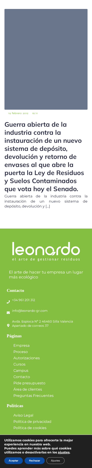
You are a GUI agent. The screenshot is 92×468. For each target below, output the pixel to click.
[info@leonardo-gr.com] (8, 311)
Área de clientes (27, 389)
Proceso (20, 352)
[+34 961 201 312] (8, 300)
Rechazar (34, 460)
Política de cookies (29, 428)
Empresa (21, 345)
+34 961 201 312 (23, 300)
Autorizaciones (26, 358)
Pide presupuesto (29, 383)
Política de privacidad (32, 421)
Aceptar (13, 460)
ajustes (63, 452)
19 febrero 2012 (18, 113)
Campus (20, 370)
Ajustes (55, 460)
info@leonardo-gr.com (30, 311)
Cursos (19, 364)
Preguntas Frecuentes (33, 395)
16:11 (35, 113)
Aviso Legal (23, 415)
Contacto (21, 377)
